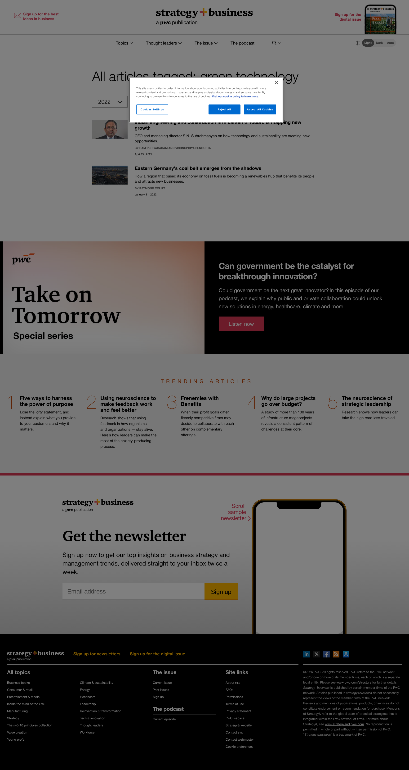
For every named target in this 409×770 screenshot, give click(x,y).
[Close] (276, 82)
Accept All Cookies (260, 109)
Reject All (224, 109)
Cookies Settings (152, 109)
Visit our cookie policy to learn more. (235, 96)
